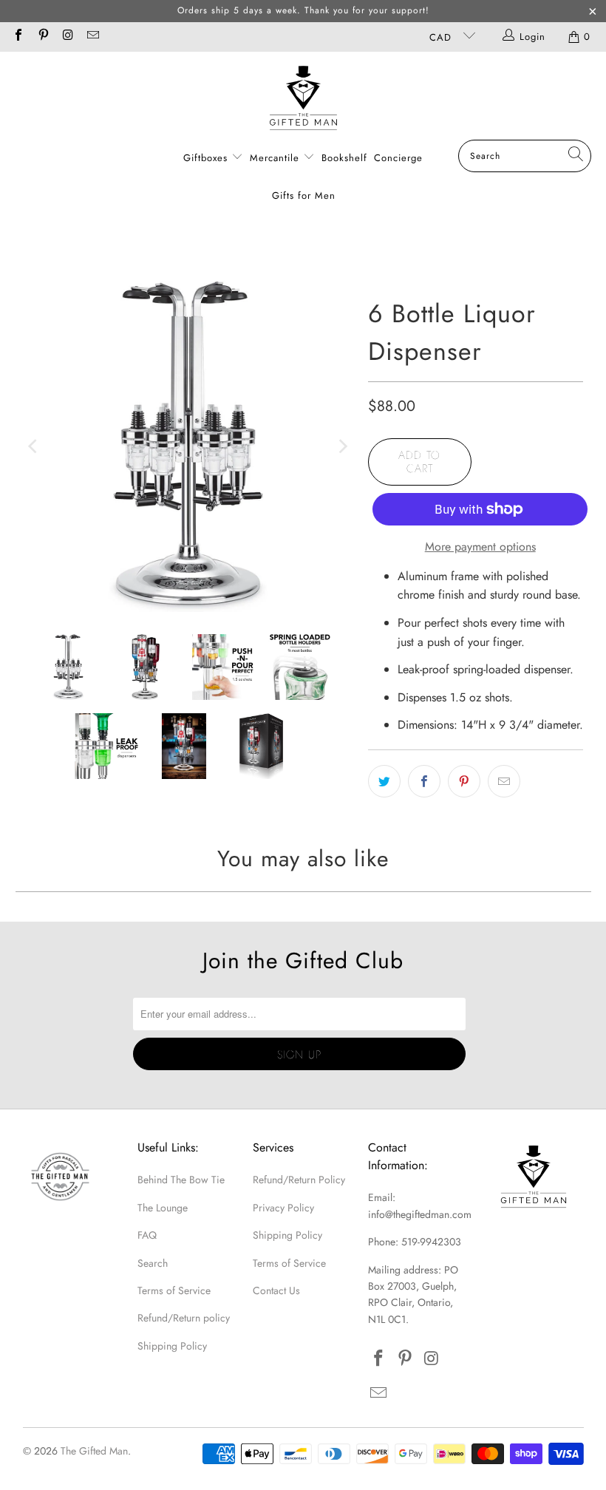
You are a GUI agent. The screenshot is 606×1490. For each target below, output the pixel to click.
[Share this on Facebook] (424, 781)
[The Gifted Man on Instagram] (67, 37)
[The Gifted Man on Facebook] (17, 37)
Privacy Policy (283, 1207)
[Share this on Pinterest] (464, 781)
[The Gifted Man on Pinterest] (42, 37)
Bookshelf (344, 158)
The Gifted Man (94, 1450)
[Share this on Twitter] (384, 781)
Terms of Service (174, 1290)
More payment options (480, 546)
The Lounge (162, 1207)
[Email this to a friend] (504, 781)
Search (152, 1263)
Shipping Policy (172, 1345)
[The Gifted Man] (303, 99)
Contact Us (276, 1290)
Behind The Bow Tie (181, 1179)
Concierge (398, 158)
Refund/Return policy (183, 1317)
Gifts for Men (304, 195)
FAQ (147, 1235)
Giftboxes (205, 158)
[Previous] (34, 446)
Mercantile (276, 158)
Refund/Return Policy (299, 1179)
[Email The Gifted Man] (91, 37)
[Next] (342, 446)
